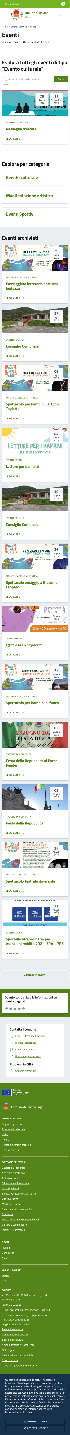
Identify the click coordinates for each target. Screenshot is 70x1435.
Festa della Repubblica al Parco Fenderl (31, 763)
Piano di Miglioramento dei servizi (20, 1365)
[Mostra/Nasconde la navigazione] (6, 14)
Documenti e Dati (11, 1150)
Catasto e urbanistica (13, 1168)
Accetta (37, 1428)
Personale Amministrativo (16, 1145)
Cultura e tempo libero (14, 1225)
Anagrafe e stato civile (14, 1173)
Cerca (61, 79)
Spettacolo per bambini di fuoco (32, 703)
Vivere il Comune (19, 26)
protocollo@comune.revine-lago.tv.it (30, 1310)
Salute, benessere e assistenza (19, 1193)
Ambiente (7, 1214)
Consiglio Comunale (22, 346)
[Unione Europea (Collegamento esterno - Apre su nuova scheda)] (35, 1093)
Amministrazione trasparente (18, 1345)
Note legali (8, 1350)
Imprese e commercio (13, 1230)
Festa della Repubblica (24, 823)
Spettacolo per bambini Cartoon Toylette (32, 406)
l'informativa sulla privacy (19, 1412)
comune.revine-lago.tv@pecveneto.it (27, 1315)
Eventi (5, 1281)
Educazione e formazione (15, 1183)
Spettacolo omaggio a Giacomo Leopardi (32, 584)
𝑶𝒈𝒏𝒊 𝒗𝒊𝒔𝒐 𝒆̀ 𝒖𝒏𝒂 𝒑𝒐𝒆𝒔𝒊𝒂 (24, 645)
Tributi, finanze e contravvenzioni (20, 1219)
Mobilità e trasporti (12, 1204)
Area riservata (10, 1360)
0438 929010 (13, 1299)
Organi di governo (12, 1124)
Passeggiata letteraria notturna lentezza (32, 286)
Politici (5, 1139)
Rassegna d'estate (21, 129)
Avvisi (5, 1258)
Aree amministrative (13, 1129)
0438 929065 (13, 1305)
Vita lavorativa (10, 1199)
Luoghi (5, 1276)
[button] (12, 4)
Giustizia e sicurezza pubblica (18, 1209)
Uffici (5, 1134)
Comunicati (8, 1253)
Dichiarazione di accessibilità (18, 1355)
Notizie (6, 1247)
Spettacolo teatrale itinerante (30, 881)
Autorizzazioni (10, 1178)
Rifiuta (37, 1421)
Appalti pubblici (10, 1188)
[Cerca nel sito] (61, 14)
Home (5, 26)
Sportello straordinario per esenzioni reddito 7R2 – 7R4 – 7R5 (35, 941)
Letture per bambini (22, 466)
